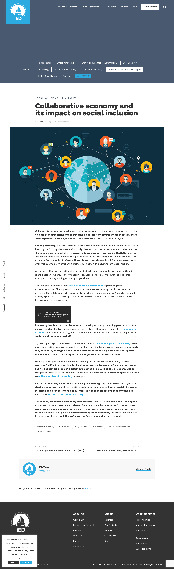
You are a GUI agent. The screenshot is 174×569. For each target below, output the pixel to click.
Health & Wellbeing (47, 76)
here (87, 488)
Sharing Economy (80, 427)
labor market (64, 427)
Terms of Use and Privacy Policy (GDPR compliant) (19, 552)
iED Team (39, 121)
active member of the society (55, 376)
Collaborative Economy (45, 427)
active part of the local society (65, 394)
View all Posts (143, 469)
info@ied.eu (45, 470)
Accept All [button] (26, 562)
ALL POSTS (83, 76)
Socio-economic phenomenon (119, 427)
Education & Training (65, 69)
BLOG (26, 69)
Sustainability (129, 62)
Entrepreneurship (66, 62)
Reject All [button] (14, 562)
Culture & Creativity (93, 69)
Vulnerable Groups (44, 432)
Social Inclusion (97, 427)
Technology (43, 69)
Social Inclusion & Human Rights (125, 69)
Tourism (67, 76)
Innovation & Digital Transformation (99, 62)
